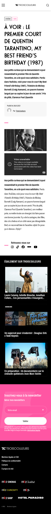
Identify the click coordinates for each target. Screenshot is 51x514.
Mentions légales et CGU (10, 457)
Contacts (5, 465)
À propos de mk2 (7, 469)
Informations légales (33, 430)
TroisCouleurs (21, 111)
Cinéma (8, 18)
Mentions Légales (11, 506)
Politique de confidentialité (11, 461)
